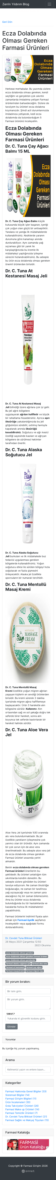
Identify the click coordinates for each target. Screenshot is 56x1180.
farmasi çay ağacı (34, 967)
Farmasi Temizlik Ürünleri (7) (21, 1112)
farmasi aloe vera (39, 964)
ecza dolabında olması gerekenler (20, 960)
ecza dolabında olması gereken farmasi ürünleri (26, 956)
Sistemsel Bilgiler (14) (17, 1094)
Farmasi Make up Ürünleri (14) (22, 1109)
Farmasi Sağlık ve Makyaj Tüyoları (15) (27, 1120)
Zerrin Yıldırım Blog (15, 4)
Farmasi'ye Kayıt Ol (28, 11)
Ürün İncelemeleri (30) (17, 1102)
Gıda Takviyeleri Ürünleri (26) (22, 1105)
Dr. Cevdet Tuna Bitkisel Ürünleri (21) (26, 1116)
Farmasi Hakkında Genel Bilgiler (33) (26, 1091)
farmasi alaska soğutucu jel (18, 964)
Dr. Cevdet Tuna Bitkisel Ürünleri (23, 938)
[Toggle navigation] (49, 4)
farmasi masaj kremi (15, 971)
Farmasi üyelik (25, 919)
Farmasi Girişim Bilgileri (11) (20, 1098)
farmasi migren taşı (34, 971)
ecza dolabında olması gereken (19, 953)
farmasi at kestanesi (15, 967)
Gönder (11, 1026)
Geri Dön (7, 21)
